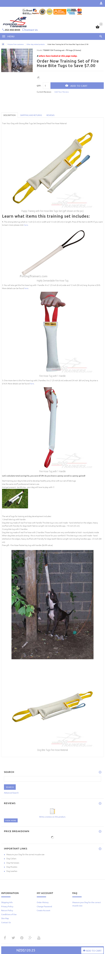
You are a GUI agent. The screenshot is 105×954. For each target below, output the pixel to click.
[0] (98, 28)
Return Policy (7, 910)
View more (10, 820)
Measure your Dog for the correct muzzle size (25, 854)
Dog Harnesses (12, 862)
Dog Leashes (11, 871)
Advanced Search (11, 792)
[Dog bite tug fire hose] (52, 253)
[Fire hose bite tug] (52, 427)
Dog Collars (11, 858)
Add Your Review (61, 91)
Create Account (43, 910)
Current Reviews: (44, 91)
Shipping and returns (31, 115)
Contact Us (31, 29)
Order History (43, 902)
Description (9, 115)
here (26, 224)
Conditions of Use (9, 914)
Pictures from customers (16, 44)
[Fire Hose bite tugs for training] (52, 167)
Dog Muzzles (11, 866)
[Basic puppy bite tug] (52, 332)
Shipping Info (7, 902)
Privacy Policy (7, 906)
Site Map (5, 918)
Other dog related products (36, 44)
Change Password (44, 906)
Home (3, 44)
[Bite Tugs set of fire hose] (52, 706)
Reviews (50, 115)
